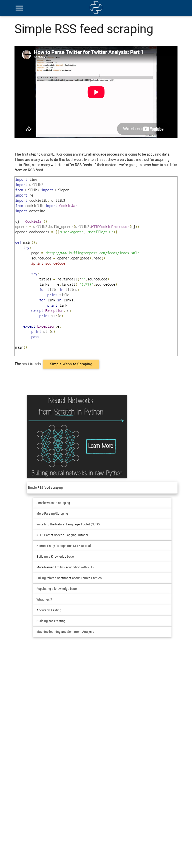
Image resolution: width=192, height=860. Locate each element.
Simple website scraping (71, 364)
